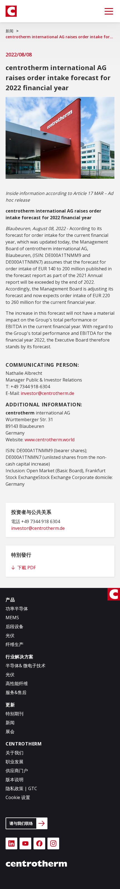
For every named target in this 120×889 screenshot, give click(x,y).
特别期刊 (14, 714)
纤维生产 (14, 644)
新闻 (9, 31)
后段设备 (14, 626)
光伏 (10, 635)
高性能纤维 (17, 683)
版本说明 (14, 779)
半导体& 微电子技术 (25, 665)
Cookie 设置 (18, 797)
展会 (10, 731)
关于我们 (14, 753)
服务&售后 (16, 692)
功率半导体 (17, 609)
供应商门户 (17, 771)
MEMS (12, 617)
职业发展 (14, 762)
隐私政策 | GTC (21, 788)
